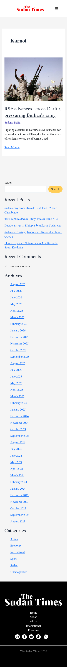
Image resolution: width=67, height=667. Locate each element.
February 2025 (18, 403)
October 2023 (18, 508)
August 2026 (17, 284)
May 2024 (16, 462)
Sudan (8, 122)
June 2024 (16, 455)
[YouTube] (31, 636)
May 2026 (16, 304)
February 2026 (18, 324)
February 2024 (18, 482)
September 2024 (19, 436)
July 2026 (16, 291)
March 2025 (17, 396)
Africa (14, 539)
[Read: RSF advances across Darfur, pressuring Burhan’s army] (33, 79)
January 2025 (18, 409)
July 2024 (16, 449)
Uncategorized (18, 572)
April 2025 (16, 390)
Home (33, 613)
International (17, 552)
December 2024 (19, 416)
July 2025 (16, 370)
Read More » (11, 147)
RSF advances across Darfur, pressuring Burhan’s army (32, 111)
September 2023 (19, 515)
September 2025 (19, 357)
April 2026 (16, 311)
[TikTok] (38, 636)
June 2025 (16, 376)
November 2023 (19, 502)
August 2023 (17, 521)
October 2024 (18, 429)
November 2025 (19, 343)
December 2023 (19, 495)
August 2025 (17, 363)
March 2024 (17, 475)
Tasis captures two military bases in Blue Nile (31, 219)
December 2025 (19, 337)
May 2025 (16, 383)
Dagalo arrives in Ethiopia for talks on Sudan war (32, 225)
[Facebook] (24, 636)
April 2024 (16, 469)
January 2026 (18, 330)
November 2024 (19, 423)
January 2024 (18, 488)
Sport (13, 559)
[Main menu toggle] (57, 8)
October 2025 (18, 350)
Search (8, 183)
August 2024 (17, 442)
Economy (15, 545)
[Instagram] (17, 636)
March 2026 (17, 317)
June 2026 (16, 297)
